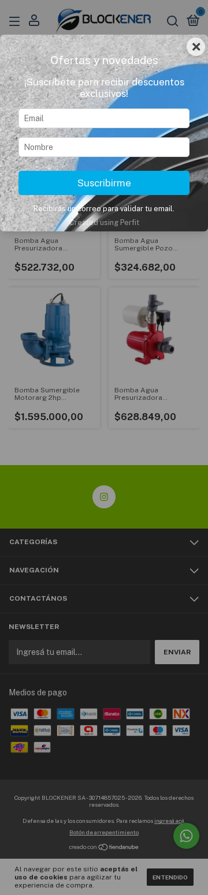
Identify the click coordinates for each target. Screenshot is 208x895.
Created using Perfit (104, 222)
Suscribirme (104, 183)
